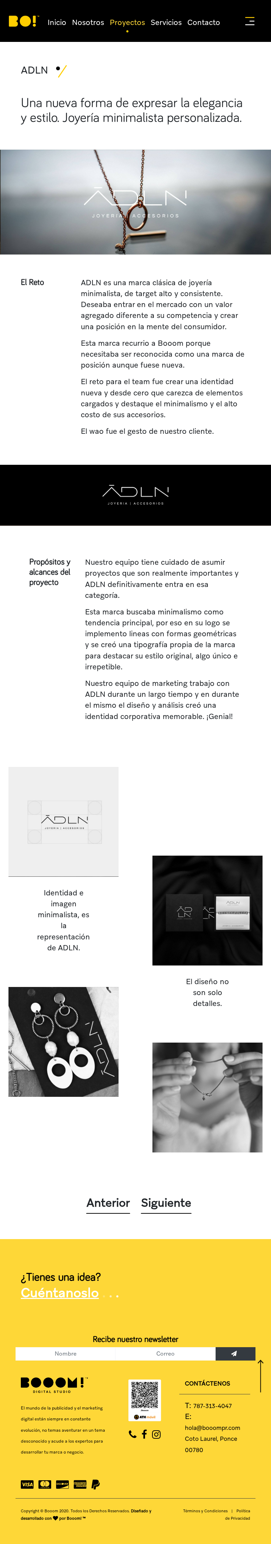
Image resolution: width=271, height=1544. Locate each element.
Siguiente (166, 1052)
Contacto (174, 21)
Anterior (108, 1052)
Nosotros (80, 21)
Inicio (55, 21)
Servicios (144, 21)
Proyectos (112, 21)
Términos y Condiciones (205, 1345)
